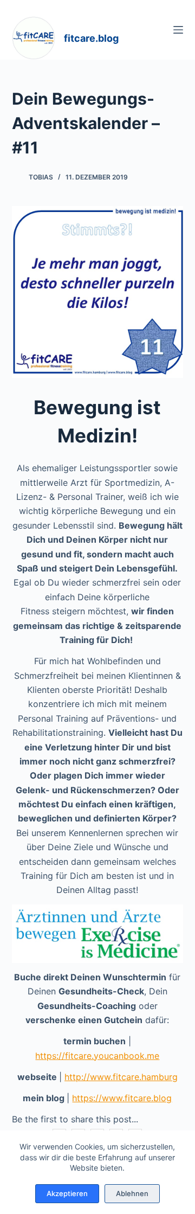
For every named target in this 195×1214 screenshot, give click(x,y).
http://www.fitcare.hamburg (121, 1076)
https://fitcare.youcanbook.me (97, 1055)
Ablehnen (132, 1193)
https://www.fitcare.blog (122, 1098)
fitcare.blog (91, 38)
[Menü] (178, 30)
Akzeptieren (67, 1193)
